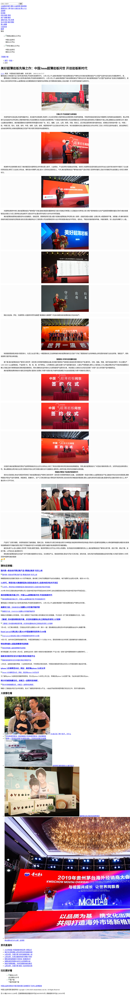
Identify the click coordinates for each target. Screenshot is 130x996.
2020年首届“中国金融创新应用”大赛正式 (18, 950)
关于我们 (14, 986)
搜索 (21, 3)
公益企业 (17, 8)
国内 (8, 6)
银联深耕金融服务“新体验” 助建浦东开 (18, 959)
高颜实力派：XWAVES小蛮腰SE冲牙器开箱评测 (20, 607)
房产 (2, 17)
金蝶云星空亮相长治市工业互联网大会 (17, 961)
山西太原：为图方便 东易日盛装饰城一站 (18, 954)
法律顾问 (27, 986)
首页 (6, 60)
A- (1, 73)
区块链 (3, 13)
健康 (5, 17)
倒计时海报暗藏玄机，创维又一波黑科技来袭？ (20, 681)
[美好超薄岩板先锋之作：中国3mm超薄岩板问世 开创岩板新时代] (23, 599)
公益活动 (4, 26)
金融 (2, 20)
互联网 (3, 11)
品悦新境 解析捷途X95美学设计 (63, 765)
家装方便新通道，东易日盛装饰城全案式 (18, 963)
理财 (12, 22)
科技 (6, 20)
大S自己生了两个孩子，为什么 (60, 734)
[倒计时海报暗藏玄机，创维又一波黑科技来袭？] (17, 684)
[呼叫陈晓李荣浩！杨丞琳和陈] (15, 736)
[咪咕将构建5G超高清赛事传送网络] (13, 648)
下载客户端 (4, 57)
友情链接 (39, 986)
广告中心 (33, 986)
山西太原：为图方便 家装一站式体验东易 (18, 966)
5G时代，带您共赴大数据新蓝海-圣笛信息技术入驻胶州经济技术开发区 (29, 583)
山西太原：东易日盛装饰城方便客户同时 (18, 956)
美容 (5, 15)
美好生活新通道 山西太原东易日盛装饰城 (18, 952)
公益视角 (17, 6)
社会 (12, 8)
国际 (12, 6)
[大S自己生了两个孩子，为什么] (27, 734)
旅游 (9, 22)
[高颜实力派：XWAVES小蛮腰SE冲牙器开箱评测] (18, 611)
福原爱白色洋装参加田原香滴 (90, 816)
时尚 (2, 15)
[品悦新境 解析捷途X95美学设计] (28, 765)
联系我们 (21, 986)
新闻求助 (24, 6)
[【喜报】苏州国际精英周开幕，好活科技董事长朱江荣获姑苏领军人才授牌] (27, 623)
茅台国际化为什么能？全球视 (14, 940)
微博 (2, 29)
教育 (9, 17)
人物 (8, 8)
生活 (2, 22)
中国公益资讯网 (6, 986)
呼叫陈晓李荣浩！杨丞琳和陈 (36, 736)
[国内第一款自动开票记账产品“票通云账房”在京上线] (19, 574)
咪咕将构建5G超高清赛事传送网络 (14, 644)
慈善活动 (4, 8)
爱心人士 (24, 8)
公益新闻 (4, 6)
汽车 (9, 20)
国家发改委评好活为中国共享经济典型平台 (18, 656)
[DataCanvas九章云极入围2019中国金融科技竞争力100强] (20, 636)
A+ (3, 73)
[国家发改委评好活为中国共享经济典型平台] (16, 660)
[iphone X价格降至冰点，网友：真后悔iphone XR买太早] (20, 672)
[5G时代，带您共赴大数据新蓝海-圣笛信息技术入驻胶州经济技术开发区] (25, 587)
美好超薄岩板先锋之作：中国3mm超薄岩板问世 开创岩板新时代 (26, 595)
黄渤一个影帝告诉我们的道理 (36, 738)
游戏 (9, 15)
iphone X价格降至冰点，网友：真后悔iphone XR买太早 (23, 668)
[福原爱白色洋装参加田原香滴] (42, 816)
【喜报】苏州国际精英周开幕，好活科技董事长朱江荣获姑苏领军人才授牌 (30, 619)
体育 (12, 20)
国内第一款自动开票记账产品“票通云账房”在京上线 (21, 571)
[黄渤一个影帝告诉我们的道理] (15, 738)
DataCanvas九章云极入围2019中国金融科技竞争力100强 (23, 632)
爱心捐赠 (4, 24)
